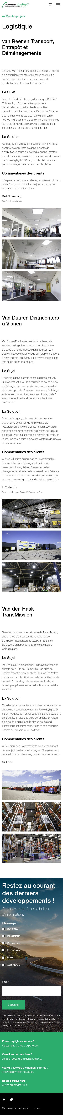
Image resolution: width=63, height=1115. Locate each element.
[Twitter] (11, 1100)
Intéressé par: (10, 923)
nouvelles (28, 1072)
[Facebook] (4, 1100)
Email (5, 982)
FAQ (38, 1059)
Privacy (37, 1108)
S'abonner (13, 1005)
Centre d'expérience (27, 1045)
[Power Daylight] (15, 5)
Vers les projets (15, 16)
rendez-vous (20, 1085)
